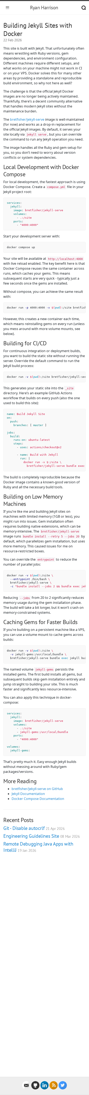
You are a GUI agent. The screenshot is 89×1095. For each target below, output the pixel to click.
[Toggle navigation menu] (7, 7)
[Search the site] (84, 8)
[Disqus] (44, 914)
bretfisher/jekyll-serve (27, 119)
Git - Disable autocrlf (34, 828)
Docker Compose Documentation (38, 798)
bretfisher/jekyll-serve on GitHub (37, 788)
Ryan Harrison (44, 7)
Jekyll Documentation (28, 793)
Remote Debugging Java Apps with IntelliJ (38, 847)
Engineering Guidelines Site (41, 836)
